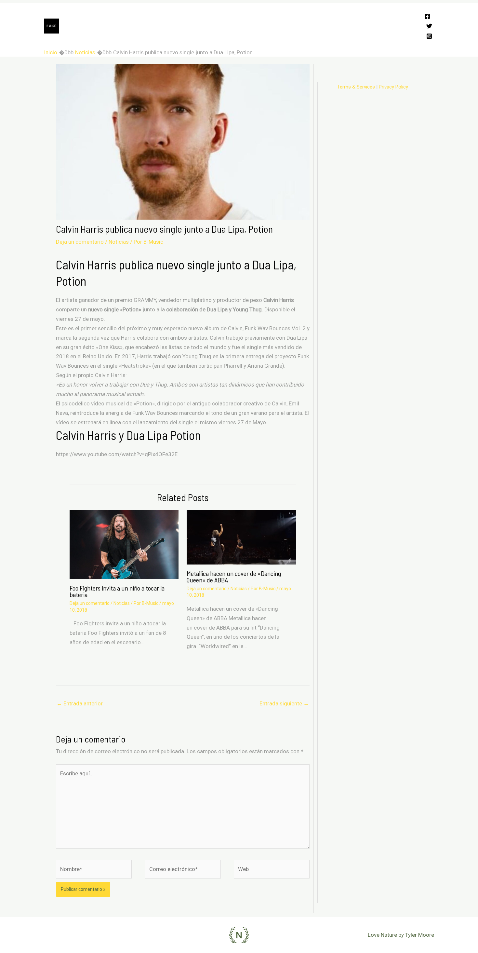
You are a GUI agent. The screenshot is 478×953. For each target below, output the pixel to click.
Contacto (245, 37)
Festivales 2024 (102, 14)
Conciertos (175, 14)
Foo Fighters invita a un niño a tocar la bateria (117, 591)
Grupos (142, 14)
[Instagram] (429, 36)
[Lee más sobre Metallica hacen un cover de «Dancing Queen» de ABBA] (241, 537)
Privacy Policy (393, 87)
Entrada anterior (80, 703)
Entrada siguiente (284, 703)
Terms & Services (356, 87)
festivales (280, 37)
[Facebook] (427, 16)
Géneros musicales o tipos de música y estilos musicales (153, 37)
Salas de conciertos (262, 14)
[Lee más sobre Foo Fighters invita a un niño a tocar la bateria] (124, 544)
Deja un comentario (80, 241)
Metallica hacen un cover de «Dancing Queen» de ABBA (234, 576)
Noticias (119, 241)
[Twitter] (429, 26)
